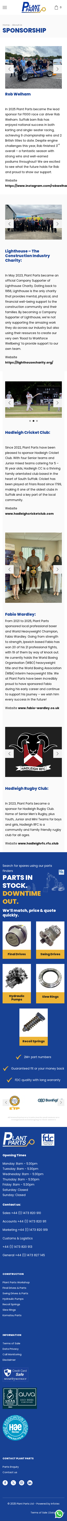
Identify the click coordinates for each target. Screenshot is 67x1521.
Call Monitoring (12, 1354)
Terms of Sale (11, 1343)
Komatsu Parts (12, 1315)
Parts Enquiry (11, 1467)
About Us (17, 25)
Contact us (10, 1472)
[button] (9, 69)
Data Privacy (11, 1349)
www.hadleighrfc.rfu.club (38, 843)
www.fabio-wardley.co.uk (38, 708)
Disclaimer (9, 1360)
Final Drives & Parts (14, 1288)
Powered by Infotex (47, 1503)
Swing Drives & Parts (15, 1293)
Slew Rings (9, 1310)
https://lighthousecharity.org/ (29, 362)
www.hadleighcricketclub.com (29, 514)
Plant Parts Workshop (16, 1282)
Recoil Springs (11, 1304)
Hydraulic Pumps (13, 1299)
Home (6, 25)
